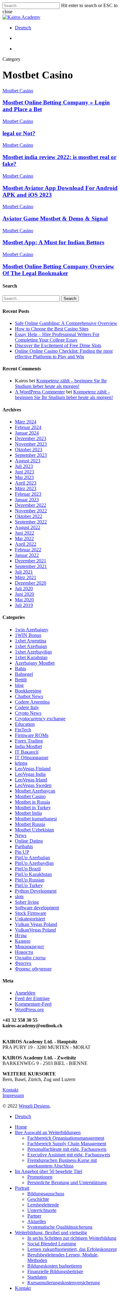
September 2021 (31, 566)
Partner (34, 1215)
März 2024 (25, 421)
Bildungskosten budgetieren (54, 1266)
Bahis (20, 668)
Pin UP (22, 852)
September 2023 (31, 455)
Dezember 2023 (30, 438)
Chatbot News (29, 696)
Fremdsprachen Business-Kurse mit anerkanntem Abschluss (62, 1163)
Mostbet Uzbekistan (34, 829)
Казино (22, 941)
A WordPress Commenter (40, 391)
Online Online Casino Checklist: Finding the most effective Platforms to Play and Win (64, 353)
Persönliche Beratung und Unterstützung (67, 1182)
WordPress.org (29, 1009)
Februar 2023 (28, 494)
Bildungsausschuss (45, 1193)
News (20, 835)
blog (19, 685)
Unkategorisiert (30, 918)
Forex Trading (29, 740)
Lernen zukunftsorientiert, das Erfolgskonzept (72, 1249)
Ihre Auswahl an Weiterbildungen (48, 1132)
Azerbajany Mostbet (35, 663)
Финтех (23, 963)
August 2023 (27, 460)
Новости (24, 952)
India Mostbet (28, 746)
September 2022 (31, 521)
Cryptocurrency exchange (40, 718)
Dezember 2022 (30, 505)
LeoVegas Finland (33, 768)
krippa (21, 763)
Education (25, 724)
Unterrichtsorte (41, 1210)
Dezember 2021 (30, 560)
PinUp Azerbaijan (32, 857)
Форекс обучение (33, 968)
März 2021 (25, 577)
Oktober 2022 (28, 516)
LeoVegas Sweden (33, 785)
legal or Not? (18, 133)
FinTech (23, 729)
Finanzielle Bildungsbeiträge (55, 1271)
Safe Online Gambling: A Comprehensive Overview (66, 323)
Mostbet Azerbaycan (35, 790)
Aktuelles (36, 1221)
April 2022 (25, 544)
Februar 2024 (28, 427)
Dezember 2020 (30, 583)
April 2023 (25, 483)
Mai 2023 (24, 477)
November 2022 (31, 510)
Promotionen (39, 1177)
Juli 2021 (24, 571)
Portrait (22, 1188)
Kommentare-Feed (33, 1004)
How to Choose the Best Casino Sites (51, 328)
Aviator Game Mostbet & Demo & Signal (55, 218)
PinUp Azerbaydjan (34, 863)
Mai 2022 (24, 538)
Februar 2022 (28, 549)
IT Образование (31, 757)
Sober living (27, 902)
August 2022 (27, 527)
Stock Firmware (30, 913)
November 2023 (31, 444)
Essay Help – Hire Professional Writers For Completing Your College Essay (57, 337)
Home (21, 1127)
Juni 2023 (24, 471)
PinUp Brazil (28, 868)
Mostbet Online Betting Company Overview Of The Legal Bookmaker (58, 269)
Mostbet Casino (17, 90)
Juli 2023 (24, 466)
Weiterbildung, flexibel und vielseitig (51, 1232)
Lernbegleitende (43, 1204)
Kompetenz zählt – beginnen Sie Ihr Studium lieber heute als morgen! (61, 383)
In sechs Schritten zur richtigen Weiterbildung (71, 1238)
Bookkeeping (28, 690)
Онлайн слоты (30, 957)
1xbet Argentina (30, 640)
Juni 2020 (24, 594)
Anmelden (25, 992)
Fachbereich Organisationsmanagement (65, 1138)
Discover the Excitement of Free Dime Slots (58, 345)
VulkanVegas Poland (35, 929)
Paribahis (24, 846)
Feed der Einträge (32, 998)
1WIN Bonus (28, 635)
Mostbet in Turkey (33, 807)
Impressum (13, 1095)
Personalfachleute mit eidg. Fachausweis (66, 1149)
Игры (21, 935)
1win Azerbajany (31, 629)
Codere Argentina (32, 702)
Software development (37, 907)
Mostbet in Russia (32, 802)
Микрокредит (29, 946)
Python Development (35, 891)
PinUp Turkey (29, 885)
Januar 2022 (27, 555)
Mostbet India (28, 813)
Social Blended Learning (51, 1243)
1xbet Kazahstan (31, 657)
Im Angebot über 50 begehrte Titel (48, 1171)
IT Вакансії (26, 752)
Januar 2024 (27, 433)
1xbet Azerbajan (31, 646)
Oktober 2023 (28, 449)
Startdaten (37, 1277)
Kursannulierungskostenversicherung (63, 1282)
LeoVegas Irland (31, 779)
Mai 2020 (24, 599)
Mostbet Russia (30, 824)
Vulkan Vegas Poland (36, 924)
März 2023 (25, 488)
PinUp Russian (29, 879)
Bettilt (21, 679)
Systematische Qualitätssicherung (59, 1227)
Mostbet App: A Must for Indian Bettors (53, 242)
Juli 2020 (24, 588)
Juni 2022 (24, 533)
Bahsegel (24, 674)
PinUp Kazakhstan (33, 874)
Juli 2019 (24, 605)
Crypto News (28, 713)
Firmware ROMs (31, 735)
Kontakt (10, 1089)
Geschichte (38, 1199)
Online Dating (29, 841)
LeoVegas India (30, 774)
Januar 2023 (27, 499)
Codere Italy (27, 707)
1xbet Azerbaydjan (33, 651)
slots (19, 896)
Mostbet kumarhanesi (36, 818)
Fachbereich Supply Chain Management (66, 1143)
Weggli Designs (34, 1106)
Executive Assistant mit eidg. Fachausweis (68, 1154)
